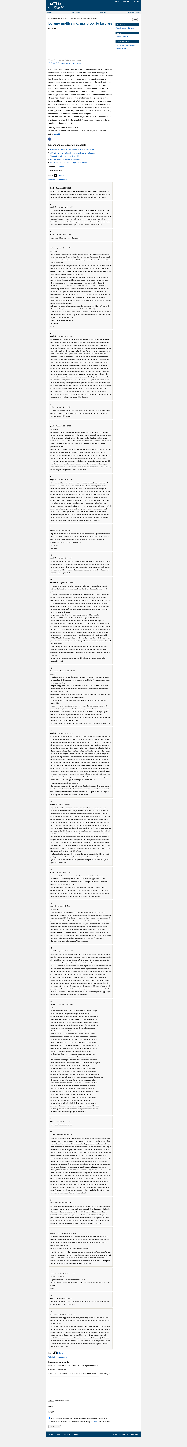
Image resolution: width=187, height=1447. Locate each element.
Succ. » (61, 175)
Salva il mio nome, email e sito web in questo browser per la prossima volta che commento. (79, 1418)
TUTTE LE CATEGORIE (133, 12)
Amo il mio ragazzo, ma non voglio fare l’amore (68, 162)
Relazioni (57, 18)
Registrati (126, 1)
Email (51, 1411)
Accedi (136, 1)
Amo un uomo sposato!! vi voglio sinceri (65, 159)
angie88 (57, 134)
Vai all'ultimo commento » (58, 179)
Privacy (77, 1434)
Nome (51, 1406)
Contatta (67, 1434)
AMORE (49, 12)
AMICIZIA (103, 12)
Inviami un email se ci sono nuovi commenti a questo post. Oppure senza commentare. (80, 1422)
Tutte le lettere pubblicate (125, 28)
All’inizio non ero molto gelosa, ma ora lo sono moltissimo (72, 153)
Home (50, 18)
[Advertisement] (63, 43)
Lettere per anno (122, 36)
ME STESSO (76, 12)
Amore (65, 18)
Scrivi (117, 1)
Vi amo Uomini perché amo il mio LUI (64, 156)
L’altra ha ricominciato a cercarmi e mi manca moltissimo (72, 149)
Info (58, 1434)
